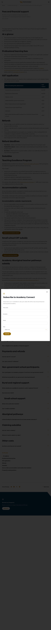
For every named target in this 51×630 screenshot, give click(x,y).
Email (4, 320)
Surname (5, 314)
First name (5, 307)
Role (4, 326)
